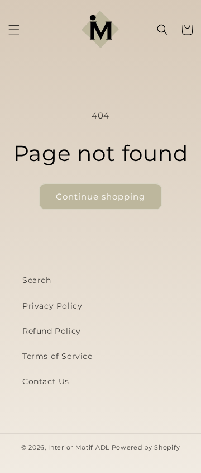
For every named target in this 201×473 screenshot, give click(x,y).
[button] (14, 29)
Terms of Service (57, 356)
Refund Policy (51, 331)
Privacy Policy (52, 306)
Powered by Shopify (146, 447)
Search (36, 280)
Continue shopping (100, 196)
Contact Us (45, 381)
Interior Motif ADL (78, 447)
